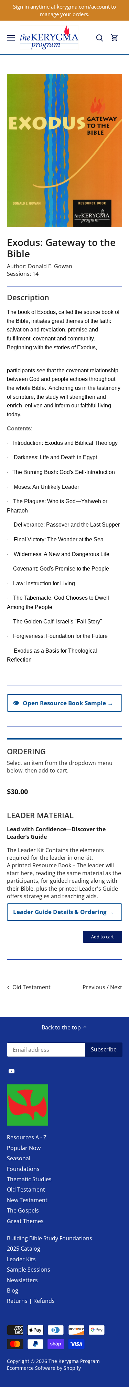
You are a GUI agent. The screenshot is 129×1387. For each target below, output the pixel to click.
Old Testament (26, 1189)
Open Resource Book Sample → (63, 703)
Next (116, 987)
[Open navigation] (11, 38)
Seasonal (18, 1158)
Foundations (23, 1169)
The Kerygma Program (74, 1361)
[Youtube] (11, 1070)
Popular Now (24, 1148)
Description (28, 297)
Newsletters (22, 1280)
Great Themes (25, 1221)
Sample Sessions (28, 1269)
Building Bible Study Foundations (49, 1238)
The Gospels (23, 1210)
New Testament (27, 1200)
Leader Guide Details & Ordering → (63, 912)
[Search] (99, 37)
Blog (12, 1290)
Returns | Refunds (31, 1301)
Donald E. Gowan (50, 266)
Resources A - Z (26, 1137)
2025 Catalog (23, 1248)
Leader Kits (21, 1259)
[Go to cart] (114, 37)
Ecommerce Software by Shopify (44, 1368)
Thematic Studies (29, 1179)
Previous (94, 987)
